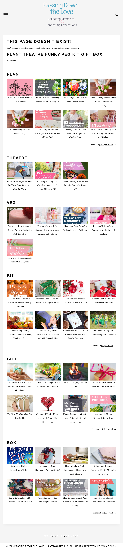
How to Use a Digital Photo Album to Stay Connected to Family (75, 502)
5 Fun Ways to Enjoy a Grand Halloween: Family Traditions (19, 303)
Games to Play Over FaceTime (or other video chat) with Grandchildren (48, 334)
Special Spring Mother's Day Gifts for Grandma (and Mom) (103, 101)
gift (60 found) (107, 429)
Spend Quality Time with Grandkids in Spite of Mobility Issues (75, 133)
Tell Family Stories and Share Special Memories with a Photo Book (47, 133)
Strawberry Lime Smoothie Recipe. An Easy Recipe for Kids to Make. (20, 230)
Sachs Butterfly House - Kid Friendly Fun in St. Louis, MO (75, 185)
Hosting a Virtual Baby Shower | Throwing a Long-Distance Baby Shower (47, 230)
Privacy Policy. (107, 546)
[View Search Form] (117, 15)
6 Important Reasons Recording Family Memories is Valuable (103, 470)
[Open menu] (6, 14)
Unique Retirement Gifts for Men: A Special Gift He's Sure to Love (75, 418)
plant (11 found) (106, 144)
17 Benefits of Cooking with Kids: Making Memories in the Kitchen (103, 133)
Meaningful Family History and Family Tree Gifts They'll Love (48, 418)
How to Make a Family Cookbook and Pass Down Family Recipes (75, 470)
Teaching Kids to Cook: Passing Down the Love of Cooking (103, 230)
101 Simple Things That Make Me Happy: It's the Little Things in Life (47, 185)
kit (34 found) (107, 345)
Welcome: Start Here (61, 536)
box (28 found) (106, 513)
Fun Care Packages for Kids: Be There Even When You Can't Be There (19, 185)
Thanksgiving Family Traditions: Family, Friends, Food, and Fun (20, 334)
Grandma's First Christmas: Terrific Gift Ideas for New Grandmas (20, 386)
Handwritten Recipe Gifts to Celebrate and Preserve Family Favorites (75, 334)
